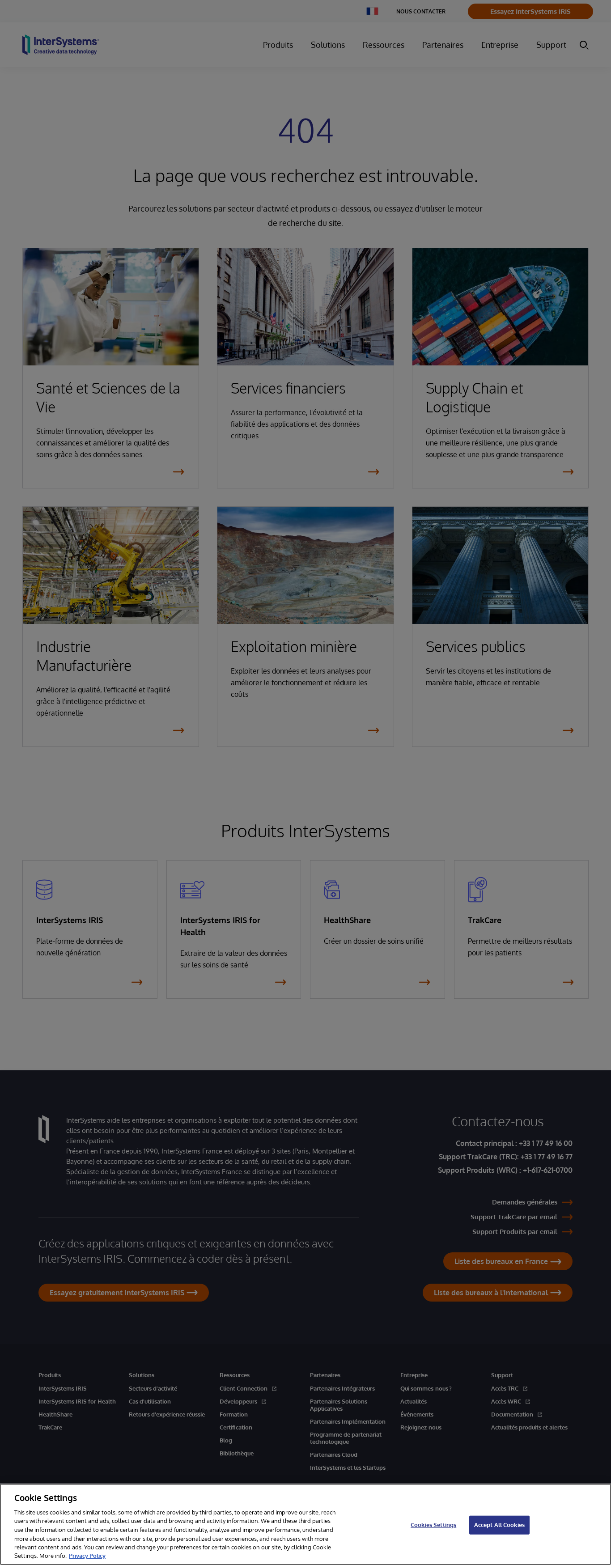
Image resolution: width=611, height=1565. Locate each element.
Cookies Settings (433, 1524)
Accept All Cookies (499, 1524)
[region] (305, 1524)
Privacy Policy (87, 1555)
